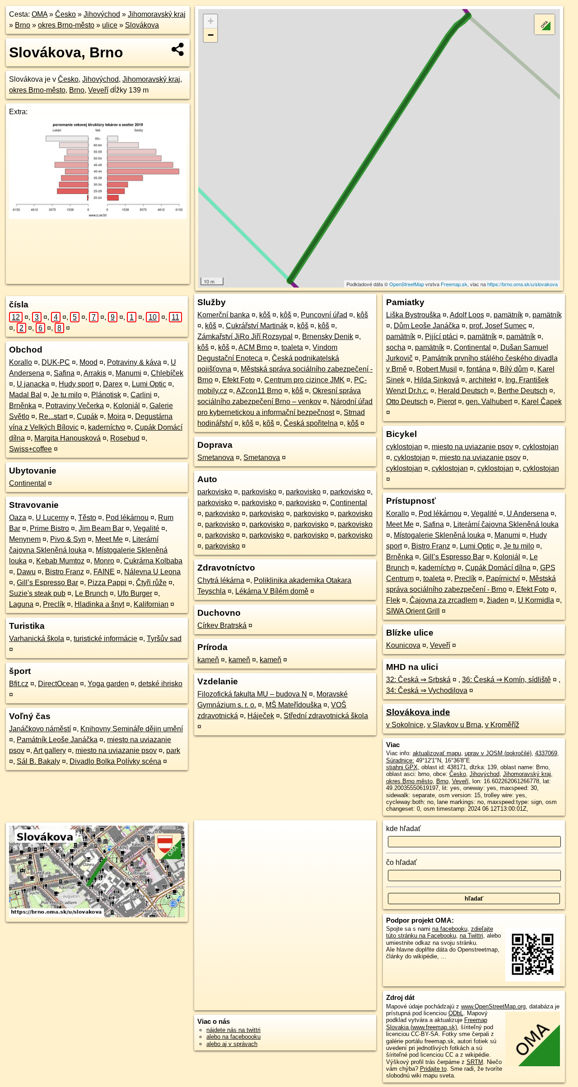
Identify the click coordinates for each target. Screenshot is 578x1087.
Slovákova (142, 25)
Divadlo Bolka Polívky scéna (115, 761)
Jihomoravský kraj (157, 14)
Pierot (446, 401)
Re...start (53, 416)
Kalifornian (151, 604)
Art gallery (49, 750)
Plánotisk (106, 395)
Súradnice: (400, 760)
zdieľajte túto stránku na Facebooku (439, 932)
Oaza (17, 517)
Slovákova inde (418, 712)
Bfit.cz (18, 684)
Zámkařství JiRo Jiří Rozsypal (245, 336)
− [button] (211, 35)
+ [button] (211, 21)
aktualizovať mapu (437, 753)
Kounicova (403, 645)
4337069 (546, 753)
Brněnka (22, 405)
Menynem (25, 539)
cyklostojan (404, 447)
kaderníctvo (106, 427)
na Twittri (471, 935)
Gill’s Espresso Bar (47, 582)
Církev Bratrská (222, 625)
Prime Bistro (49, 528)
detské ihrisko (160, 684)
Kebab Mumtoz (60, 561)
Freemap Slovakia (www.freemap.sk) (436, 1023)
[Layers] (545, 24)
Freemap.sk (454, 284)
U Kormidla (536, 600)
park (173, 750)
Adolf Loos (467, 315)
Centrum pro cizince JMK (304, 380)
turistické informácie (105, 638)
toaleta (292, 347)
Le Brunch (91, 593)
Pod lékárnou (127, 517)
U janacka (33, 384)
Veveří (98, 90)
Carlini (141, 395)
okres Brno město (409, 781)
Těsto (87, 517)
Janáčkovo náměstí (40, 729)
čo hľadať (401, 862)
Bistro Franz (64, 572)
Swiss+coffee (30, 449)
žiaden (497, 600)
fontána (478, 369)
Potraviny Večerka (75, 405)
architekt (482, 380)
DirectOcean (58, 684)
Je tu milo (66, 395)
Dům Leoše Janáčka (427, 326)
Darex (112, 384)
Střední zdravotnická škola (326, 716)
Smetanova (215, 457)
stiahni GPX (402, 767)
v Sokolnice (405, 725)
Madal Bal (25, 395)
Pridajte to (433, 1068)
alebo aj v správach (231, 1044)
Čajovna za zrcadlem (443, 600)
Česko (65, 14)
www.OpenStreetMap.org (493, 1006)
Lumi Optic (149, 384)
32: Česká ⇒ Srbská (418, 679)
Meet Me (109, 539)
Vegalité (146, 528)
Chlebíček (167, 373)
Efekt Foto (238, 380)
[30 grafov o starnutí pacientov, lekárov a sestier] (97, 216)
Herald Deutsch (463, 391)
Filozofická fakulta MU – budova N (252, 694)
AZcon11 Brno (259, 391)
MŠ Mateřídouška (294, 705)
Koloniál (126, 405)
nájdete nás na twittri (233, 1030)
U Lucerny (52, 517)
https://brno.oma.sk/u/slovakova (522, 284)
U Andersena (528, 513)
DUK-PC (56, 362)
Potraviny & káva (134, 362)
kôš (264, 315)
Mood (88, 362)
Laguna (21, 604)
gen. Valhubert (489, 401)
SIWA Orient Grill (413, 611)
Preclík (54, 604)
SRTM (474, 1062)
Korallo (20, 362)
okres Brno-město (66, 25)
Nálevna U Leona (152, 572)
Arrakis (95, 373)
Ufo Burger (134, 593)
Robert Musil (436, 369)
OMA (39, 14)
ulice (109, 25)
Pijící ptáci (441, 336)
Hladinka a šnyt (99, 604)
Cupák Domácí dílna (498, 567)
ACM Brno (255, 347)
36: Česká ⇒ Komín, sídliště (506, 679)
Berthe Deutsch (522, 391)
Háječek (260, 716)
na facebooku (449, 928)
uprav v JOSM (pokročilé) (498, 753)
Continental (27, 483)
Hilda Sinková (436, 380)
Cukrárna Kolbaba (153, 561)
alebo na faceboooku (233, 1036)
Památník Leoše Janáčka (57, 739)
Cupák (87, 416)
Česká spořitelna (311, 423)
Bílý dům (514, 369)
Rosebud (125, 438)
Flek (393, 600)
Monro (104, 561)
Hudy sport (76, 384)
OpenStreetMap (406, 284)
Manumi (128, 373)
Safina (64, 373)
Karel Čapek (542, 401)
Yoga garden (108, 684)
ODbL (455, 1013)
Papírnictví (503, 578)
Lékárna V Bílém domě (271, 591)
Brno (22, 25)
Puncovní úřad (324, 315)
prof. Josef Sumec (498, 326)
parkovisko (214, 492)
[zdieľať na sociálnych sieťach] (178, 49)
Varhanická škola (36, 638)
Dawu (26, 572)
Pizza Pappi (107, 582)
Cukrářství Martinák (257, 326)
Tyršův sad (164, 638)
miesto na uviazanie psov (116, 750)
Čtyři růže (151, 582)
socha (396, 347)
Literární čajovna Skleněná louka (506, 524)
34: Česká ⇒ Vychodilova (426, 690)
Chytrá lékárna (220, 580)
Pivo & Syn (68, 539)
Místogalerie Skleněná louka (439, 535)
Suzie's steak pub (37, 593)
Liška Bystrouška (413, 315)
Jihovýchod (102, 14)
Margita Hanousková (67, 438)
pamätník (508, 315)
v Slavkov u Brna (454, 725)
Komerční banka (223, 315)
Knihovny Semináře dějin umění (131, 729)
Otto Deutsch (407, 401)
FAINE (104, 572)
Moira (116, 416)
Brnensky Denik (327, 336)
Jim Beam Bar (101, 528)
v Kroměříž (502, 725)
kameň (208, 660)
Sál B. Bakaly (38, 761)
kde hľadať (403, 828)
